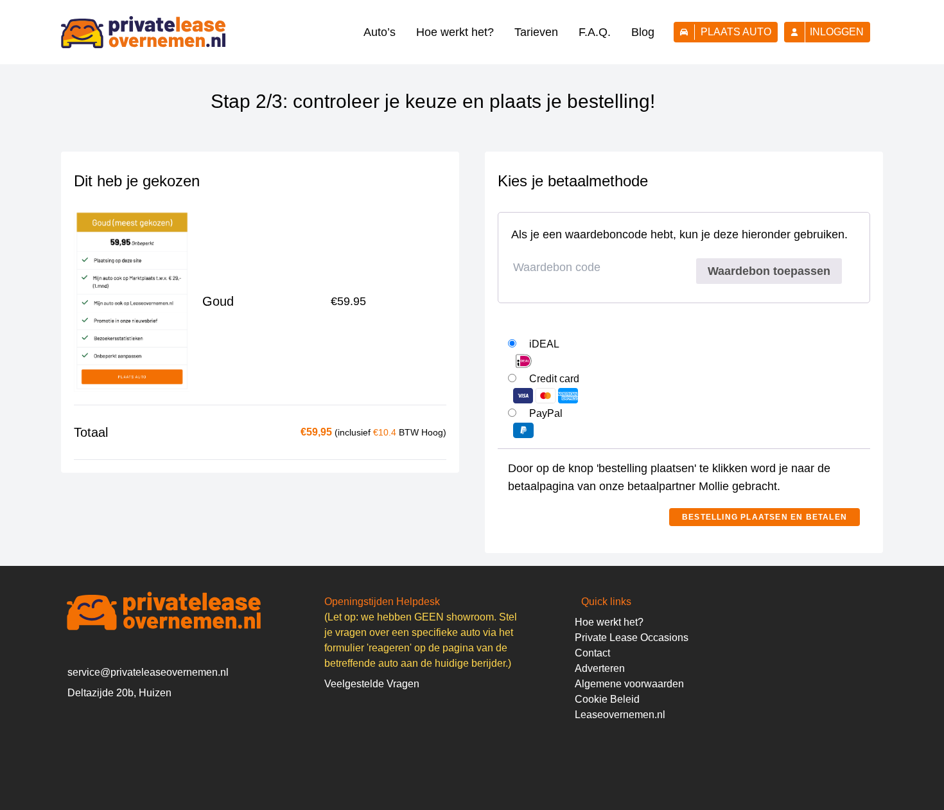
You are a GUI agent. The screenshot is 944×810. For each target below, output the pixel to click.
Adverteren (600, 668)
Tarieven (536, 32)
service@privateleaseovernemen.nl (148, 672)
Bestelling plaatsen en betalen (764, 517)
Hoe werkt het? (455, 32)
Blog (642, 32)
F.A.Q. (595, 32)
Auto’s (379, 32)
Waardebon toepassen (769, 271)
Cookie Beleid (607, 699)
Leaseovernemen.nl (620, 714)
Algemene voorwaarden (629, 683)
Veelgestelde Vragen (371, 683)
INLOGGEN (837, 31)
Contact (592, 652)
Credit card (554, 378)
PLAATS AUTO (736, 31)
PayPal (546, 413)
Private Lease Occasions (631, 637)
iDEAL (544, 344)
